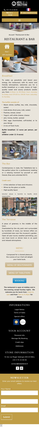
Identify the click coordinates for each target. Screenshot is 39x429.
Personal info (19, 335)
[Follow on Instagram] (21, 368)
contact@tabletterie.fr (19, 363)
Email (4, 406)
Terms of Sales (19, 312)
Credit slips (19, 342)
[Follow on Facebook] (17, 368)
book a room (10, 14)
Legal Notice (19, 309)
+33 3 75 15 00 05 (11, 10)
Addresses (20, 346)
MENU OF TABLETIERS (19, 272)
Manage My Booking (20, 338)
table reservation (29, 13)
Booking (19, 280)
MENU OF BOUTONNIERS (19, 264)
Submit (6, 417)
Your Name (6, 389)
